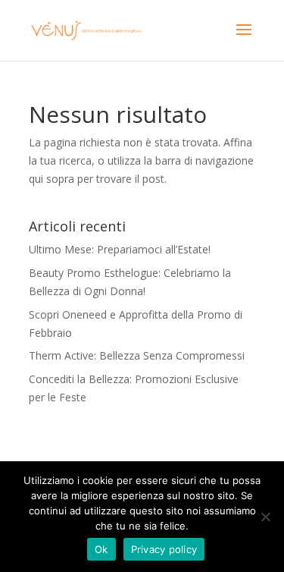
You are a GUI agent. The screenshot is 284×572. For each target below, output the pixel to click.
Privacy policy (164, 549)
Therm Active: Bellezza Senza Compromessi (137, 355)
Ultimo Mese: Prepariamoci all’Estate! (120, 249)
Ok (101, 549)
